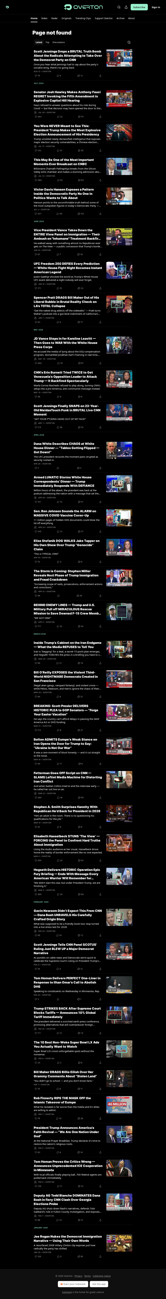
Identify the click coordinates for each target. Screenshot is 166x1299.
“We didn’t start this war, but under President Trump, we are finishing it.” (67, 884)
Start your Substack (74, 1284)
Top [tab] (47, 42)
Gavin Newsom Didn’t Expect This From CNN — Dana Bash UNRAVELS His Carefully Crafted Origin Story (68, 915)
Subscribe (139, 7)
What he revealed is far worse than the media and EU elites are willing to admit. (66, 1108)
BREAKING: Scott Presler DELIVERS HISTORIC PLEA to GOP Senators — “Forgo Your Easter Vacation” (66, 710)
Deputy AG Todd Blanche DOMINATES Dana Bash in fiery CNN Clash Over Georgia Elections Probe (67, 1200)
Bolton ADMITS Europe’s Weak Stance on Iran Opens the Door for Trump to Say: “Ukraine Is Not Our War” (65, 744)
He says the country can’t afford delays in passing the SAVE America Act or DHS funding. (66, 720)
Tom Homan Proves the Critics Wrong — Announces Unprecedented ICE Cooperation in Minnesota (68, 1166)
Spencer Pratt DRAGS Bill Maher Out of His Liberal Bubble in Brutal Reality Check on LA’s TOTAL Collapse (66, 302)
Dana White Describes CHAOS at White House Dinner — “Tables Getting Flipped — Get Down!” (66, 448)
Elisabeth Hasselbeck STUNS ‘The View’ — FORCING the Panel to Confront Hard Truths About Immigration (67, 840)
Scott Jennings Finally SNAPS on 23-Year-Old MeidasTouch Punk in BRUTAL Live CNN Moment (67, 410)
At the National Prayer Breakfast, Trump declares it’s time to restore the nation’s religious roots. (67, 1142)
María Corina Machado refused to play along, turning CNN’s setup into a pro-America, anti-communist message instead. (67, 387)
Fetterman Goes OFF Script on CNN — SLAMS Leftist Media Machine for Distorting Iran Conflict (68, 777)
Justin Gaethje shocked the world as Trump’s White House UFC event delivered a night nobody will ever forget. (66, 278)
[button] (34, 18)
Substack (67, 1292)
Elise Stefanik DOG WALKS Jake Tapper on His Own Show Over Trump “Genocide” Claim (67, 545)
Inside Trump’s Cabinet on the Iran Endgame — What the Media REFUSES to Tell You (67, 645)
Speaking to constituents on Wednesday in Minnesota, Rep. (67, 991)
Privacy (78, 1275)
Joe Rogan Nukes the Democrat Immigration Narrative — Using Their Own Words (68, 1239)
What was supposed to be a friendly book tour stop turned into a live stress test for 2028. (66, 925)
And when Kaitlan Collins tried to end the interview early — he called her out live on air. (67, 787)
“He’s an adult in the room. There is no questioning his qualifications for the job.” (64, 817)
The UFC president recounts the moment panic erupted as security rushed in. (66, 458)
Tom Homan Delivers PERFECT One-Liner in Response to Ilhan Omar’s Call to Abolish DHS (67, 982)
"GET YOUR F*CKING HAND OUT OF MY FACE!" (60, 419)
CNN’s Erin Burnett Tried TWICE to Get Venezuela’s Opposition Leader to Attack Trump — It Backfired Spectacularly (65, 377)
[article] (83, 63)
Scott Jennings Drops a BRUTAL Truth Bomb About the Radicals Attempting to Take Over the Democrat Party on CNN (68, 56)
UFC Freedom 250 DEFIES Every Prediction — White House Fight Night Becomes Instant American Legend (68, 268)
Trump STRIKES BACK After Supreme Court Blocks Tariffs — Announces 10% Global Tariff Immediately (67, 1013)
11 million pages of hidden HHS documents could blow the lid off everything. (67, 521)
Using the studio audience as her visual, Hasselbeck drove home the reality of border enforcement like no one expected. (68, 851)
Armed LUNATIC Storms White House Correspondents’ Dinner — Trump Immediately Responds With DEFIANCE (64, 481)
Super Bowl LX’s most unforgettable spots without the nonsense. (64, 1052)
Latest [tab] (39, 42)
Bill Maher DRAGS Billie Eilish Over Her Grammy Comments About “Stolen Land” (65, 1074)
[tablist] (50, 42)
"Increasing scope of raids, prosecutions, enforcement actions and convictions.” (68, 585)
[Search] (119, 7)
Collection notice (102, 1275)
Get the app (99, 1284)
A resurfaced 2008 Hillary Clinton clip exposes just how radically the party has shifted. (64, 1247)
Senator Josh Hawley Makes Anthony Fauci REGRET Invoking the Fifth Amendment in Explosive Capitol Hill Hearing (67, 96)
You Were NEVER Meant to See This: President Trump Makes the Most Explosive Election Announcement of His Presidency (67, 130)
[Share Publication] (126, 7)
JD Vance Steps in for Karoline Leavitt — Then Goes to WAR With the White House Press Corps (65, 343)
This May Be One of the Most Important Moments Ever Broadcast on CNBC (64, 162)
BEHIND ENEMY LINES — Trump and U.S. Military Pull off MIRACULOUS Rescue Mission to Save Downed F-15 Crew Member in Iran (68, 609)
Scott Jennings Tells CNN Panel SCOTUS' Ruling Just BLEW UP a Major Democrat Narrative (65, 949)
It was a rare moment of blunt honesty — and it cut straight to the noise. (67, 754)
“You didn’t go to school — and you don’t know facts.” (63, 1080)
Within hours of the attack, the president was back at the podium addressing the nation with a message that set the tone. (66, 492)
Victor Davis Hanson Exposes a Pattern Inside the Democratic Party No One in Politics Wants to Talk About (64, 194)
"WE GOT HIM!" (42, 618)
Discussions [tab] (59, 42)
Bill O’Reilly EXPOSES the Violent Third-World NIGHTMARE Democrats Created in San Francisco (66, 677)
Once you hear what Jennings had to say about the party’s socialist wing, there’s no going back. (66, 66)
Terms (87, 1275)
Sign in (156, 7)
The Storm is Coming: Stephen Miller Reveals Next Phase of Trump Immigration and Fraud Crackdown (66, 575)
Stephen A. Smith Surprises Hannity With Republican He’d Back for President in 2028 (67, 809)
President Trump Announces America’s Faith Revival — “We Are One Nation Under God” (66, 1132)
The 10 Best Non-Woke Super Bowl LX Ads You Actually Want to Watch (66, 1044)
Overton (46, 71)
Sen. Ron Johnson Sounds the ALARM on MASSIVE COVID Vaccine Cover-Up (65, 513)
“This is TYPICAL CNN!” (46, 553)
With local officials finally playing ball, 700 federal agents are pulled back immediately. (67, 1176)
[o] (119, 58)
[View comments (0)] (58, 468)
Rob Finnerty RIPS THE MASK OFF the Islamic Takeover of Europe (62, 1100)
